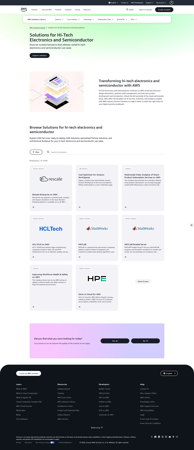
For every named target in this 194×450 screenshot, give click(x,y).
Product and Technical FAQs (68, 410)
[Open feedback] (192, 225)
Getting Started (63, 389)
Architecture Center (65, 406)
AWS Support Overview (149, 406)
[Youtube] (170, 437)
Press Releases (22, 419)
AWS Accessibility (147, 410)
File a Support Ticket (148, 393)
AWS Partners (62, 419)
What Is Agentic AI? (23, 397)
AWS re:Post (145, 397)
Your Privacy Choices (42, 442)
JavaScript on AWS (106, 415)
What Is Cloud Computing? (26, 393)
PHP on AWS (104, 410)
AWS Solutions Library (37, 28)
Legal (142, 415)
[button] (46, 10)
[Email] (177, 437)
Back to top (95, 427)
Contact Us (144, 389)
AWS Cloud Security (24, 406)
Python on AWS (105, 402)
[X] (152, 437)
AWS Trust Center (64, 397)
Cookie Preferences (65, 442)
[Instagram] (162, 437)
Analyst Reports (63, 415)
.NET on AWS (104, 397)
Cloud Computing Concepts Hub (29, 402)
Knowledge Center (147, 402)
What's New (20, 410)
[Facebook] (155, 437)
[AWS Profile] (171, 2)
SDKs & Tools (104, 393)
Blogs (18, 415)
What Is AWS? (21, 389)
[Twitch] (166, 437)
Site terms (28, 442)
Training (60, 393)
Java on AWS (104, 406)
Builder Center (104, 389)
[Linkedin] (159, 437)
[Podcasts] (173, 437)
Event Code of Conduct (149, 419)
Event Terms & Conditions (150, 423)
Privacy (18, 442)
